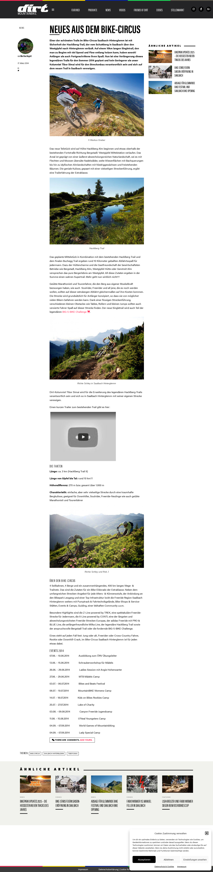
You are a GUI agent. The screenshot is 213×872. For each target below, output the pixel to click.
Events (159, 9)
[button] (206, 833)
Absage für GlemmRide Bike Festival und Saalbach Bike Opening (172, 87)
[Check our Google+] (208, 9)
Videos (122, 9)
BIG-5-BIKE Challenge (74, 311)
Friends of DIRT (141, 9)
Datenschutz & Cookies (164, 866)
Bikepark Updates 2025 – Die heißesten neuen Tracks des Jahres (172, 56)
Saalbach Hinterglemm (54, 753)
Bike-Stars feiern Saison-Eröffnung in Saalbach (172, 72)
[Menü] (53, 9)
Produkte (92, 9)
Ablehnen (169, 859)
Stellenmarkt (177, 9)
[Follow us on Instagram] (193, 9)
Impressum (181, 866)
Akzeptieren (144, 859)
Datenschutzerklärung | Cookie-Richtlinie (117, 869)
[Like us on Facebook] (201, 9)
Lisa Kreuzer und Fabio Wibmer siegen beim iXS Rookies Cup (177, 793)
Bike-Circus (35, 753)
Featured (75, 9)
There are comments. (73, 739)
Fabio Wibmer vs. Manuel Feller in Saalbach (142, 793)
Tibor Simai (72, 753)
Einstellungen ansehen (195, 859)
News (108, 9)
